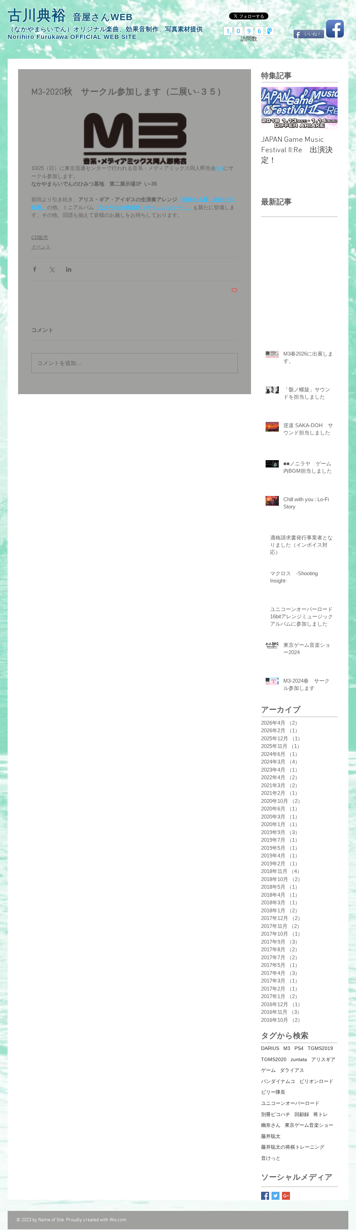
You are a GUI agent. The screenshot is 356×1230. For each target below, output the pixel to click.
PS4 (299, 1048)
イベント (41, 247)
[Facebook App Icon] (335, 29)
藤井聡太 (271, 1136)
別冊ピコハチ (275, 1114)
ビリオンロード (316, 1081)
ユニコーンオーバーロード (290, 1103)
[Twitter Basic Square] (276, 1196)
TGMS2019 (320, 1048)
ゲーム (268, 1070)
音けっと (271, 1158)
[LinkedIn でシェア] (68, 269)
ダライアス (292, 1070)
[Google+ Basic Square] (286, 1196)
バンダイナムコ (278, 1081)
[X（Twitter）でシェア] (51, 269)
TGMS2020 (273, 1059)
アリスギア (323, 1059)
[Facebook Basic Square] (265, 1196)
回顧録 (301, 1114)
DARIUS (270, 1048)
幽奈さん (271, 1125)
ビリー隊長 (273, 1092)
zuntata (299, 1059)
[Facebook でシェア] (34, 269)
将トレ (320, 1114)
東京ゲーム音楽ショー (309, 1125)
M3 (286, 1048)
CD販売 (39, 237)
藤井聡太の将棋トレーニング (292, 1147)
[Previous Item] (272, 108)
